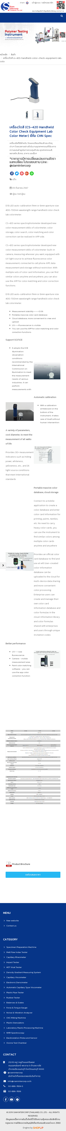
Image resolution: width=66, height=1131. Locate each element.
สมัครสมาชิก (47, 2)
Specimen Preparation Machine (21, 947)
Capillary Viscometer (16, 977)
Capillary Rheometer (16, 957)
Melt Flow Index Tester (16, 952)
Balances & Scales (15, 1002)
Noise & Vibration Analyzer (19, 1012)
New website (12, 920)
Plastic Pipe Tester (15, 992)
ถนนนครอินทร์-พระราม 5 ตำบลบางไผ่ (22, 1065)
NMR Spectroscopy (15, 1032)
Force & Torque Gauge (16, 1007)
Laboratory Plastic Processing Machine (24, 1027)
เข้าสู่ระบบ (36, 2)
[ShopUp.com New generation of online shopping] (38, 1127)
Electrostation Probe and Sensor (21, 1037)
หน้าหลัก (3, 54)
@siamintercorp (15, 1072)
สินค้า (13, 54)
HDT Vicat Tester (14, 967)
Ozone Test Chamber (16, 1042)
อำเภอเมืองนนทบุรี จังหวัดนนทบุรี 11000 (23, 1069)
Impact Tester (12, 962)
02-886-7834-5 (15, 1086)
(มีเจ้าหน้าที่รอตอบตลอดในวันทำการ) (24, 1076)
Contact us (11, 925)
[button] (56, 72)
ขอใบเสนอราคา (33, 874)
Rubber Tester (13, 997)
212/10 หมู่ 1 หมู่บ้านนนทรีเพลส (19, 1062)
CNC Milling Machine (16, 1017)
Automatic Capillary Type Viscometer (23, 987)
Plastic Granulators (15, 1022)
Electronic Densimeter (17, 982)
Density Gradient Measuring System (23, 972)
